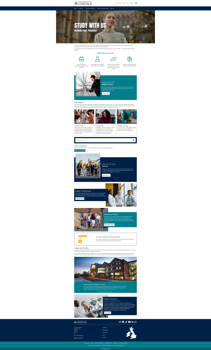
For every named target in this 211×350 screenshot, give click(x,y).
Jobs (128, 3)
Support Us (132, 3)
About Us (112, 8)
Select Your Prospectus (80, 150)
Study (75, 8)
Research (81, 8)
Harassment (115, 343)
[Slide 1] (99, 291)
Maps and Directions (79, 338)
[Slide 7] (111, 291)
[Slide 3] (103, 291)
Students (120, 3)
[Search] (133, 140)
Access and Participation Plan (119, 345)
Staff (116, 3)
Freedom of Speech (108, 343)
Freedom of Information (98, 343)
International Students (109, 224)
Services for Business (90, 8)
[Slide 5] (107, 291)
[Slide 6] (109, 291)
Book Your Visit (106, 175)
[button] (136, 3)
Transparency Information (107, 345)
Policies (104, 337)
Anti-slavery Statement (123, 343)
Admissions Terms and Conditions (94, 345)
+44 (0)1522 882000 (79, 335)
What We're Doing (80, 198)
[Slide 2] (101, 291)
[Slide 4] (105, 291)
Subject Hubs (106, 93)
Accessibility (86, 343)
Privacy (91, 343)
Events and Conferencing (102, 8)
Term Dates (105, 332)
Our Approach (108, 312)
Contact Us (105, 327)
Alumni (124, 3)
